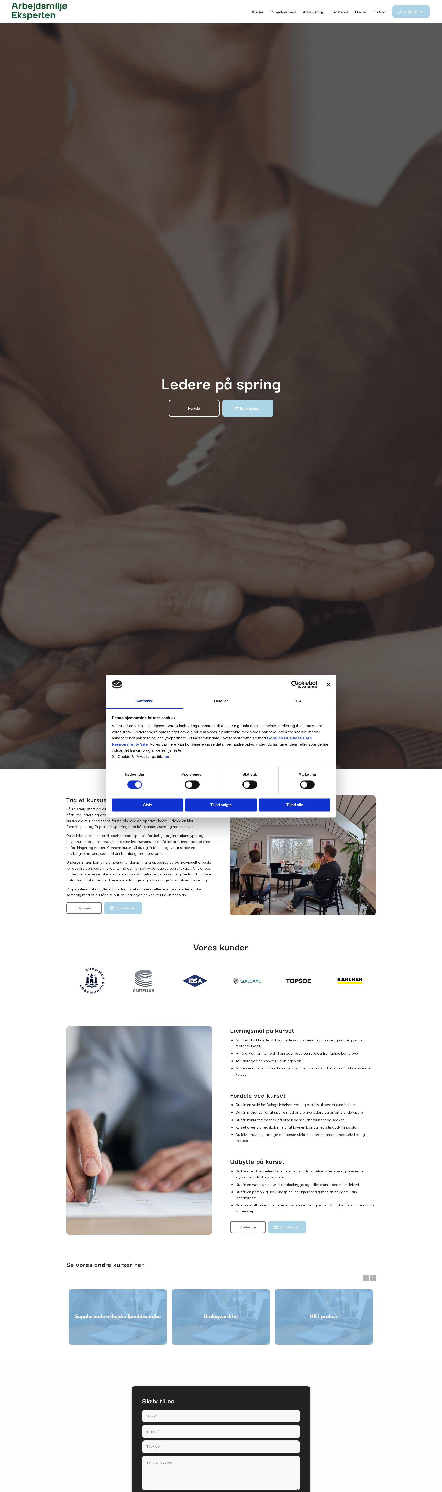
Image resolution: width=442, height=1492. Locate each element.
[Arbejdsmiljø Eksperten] (39, 11)
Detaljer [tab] (221, 701)
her (166, 757)
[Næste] (373, 1278)
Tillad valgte (221, 805)
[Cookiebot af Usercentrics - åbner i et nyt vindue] (295, 684)
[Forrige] (366, 1278)
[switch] (192, 784)
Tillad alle (294, 805)
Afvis (147, 805)
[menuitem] (258, 11)
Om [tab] (297, 701)
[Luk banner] (328, 684)
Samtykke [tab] (144, 701)
